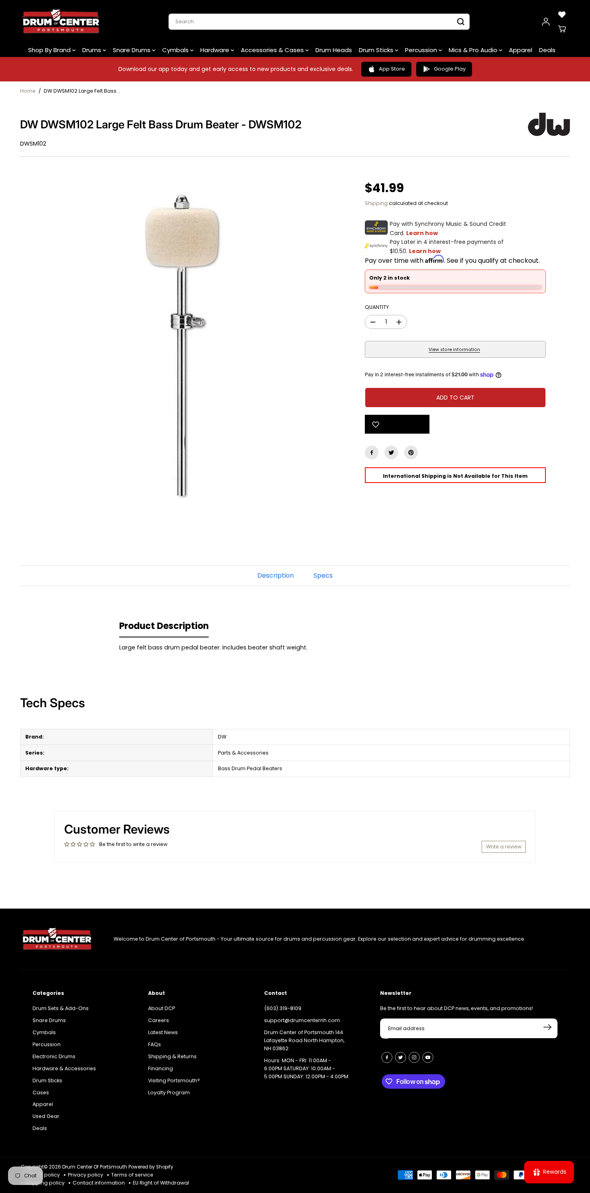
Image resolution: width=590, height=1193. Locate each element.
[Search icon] (461, 22)
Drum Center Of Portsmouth (94, 1167)
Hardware (215, 50)
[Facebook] (371, 452)
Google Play (450, 69)
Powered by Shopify (150, 1167)
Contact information (99, 1182)
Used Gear (46, 1116)
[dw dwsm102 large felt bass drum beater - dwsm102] (180, 343)
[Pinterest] (411, 452)
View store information (454, 350)
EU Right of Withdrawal (161, 1182)
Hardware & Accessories (64, 1068)
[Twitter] (391, 452)
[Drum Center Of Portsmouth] (61, 21)
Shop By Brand (50, 50)
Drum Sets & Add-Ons (61, 1008)
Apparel (520, 50)
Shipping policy (45, 1182)
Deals (547, 50)
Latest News (163, 1032)
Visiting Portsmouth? (174, 1080)
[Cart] (562, 29)
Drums (92, 50)
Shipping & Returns (172, 1056)
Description (275, 575)
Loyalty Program (169, 1092)
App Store (392, 69)
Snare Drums (132, 50)
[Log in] (546, 21)
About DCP (161, 1008)
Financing (160, 1068)
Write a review (503, 846)
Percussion (422, 50)
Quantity (377, 307)
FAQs (154, 1044)
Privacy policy (85, 1174)
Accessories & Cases (273, 50)
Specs (323, 575)
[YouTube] (428, 1057)
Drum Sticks (377, 50)
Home (28, 90)
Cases (41, 1092)
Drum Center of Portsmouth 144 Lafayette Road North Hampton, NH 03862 (304, 1040)
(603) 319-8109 (282, 1008)
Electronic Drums (54, 1056)
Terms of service (132, 1174)
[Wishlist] (562, 14)
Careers (158, 1020)
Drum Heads (333, 50)
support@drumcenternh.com (302, 1020)
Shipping (376, 203)
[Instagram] (414, 1057)
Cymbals (176, 50)
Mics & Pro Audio (474, 50)
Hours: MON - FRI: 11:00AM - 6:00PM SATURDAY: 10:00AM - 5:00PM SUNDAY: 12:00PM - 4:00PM (306, 1068)
